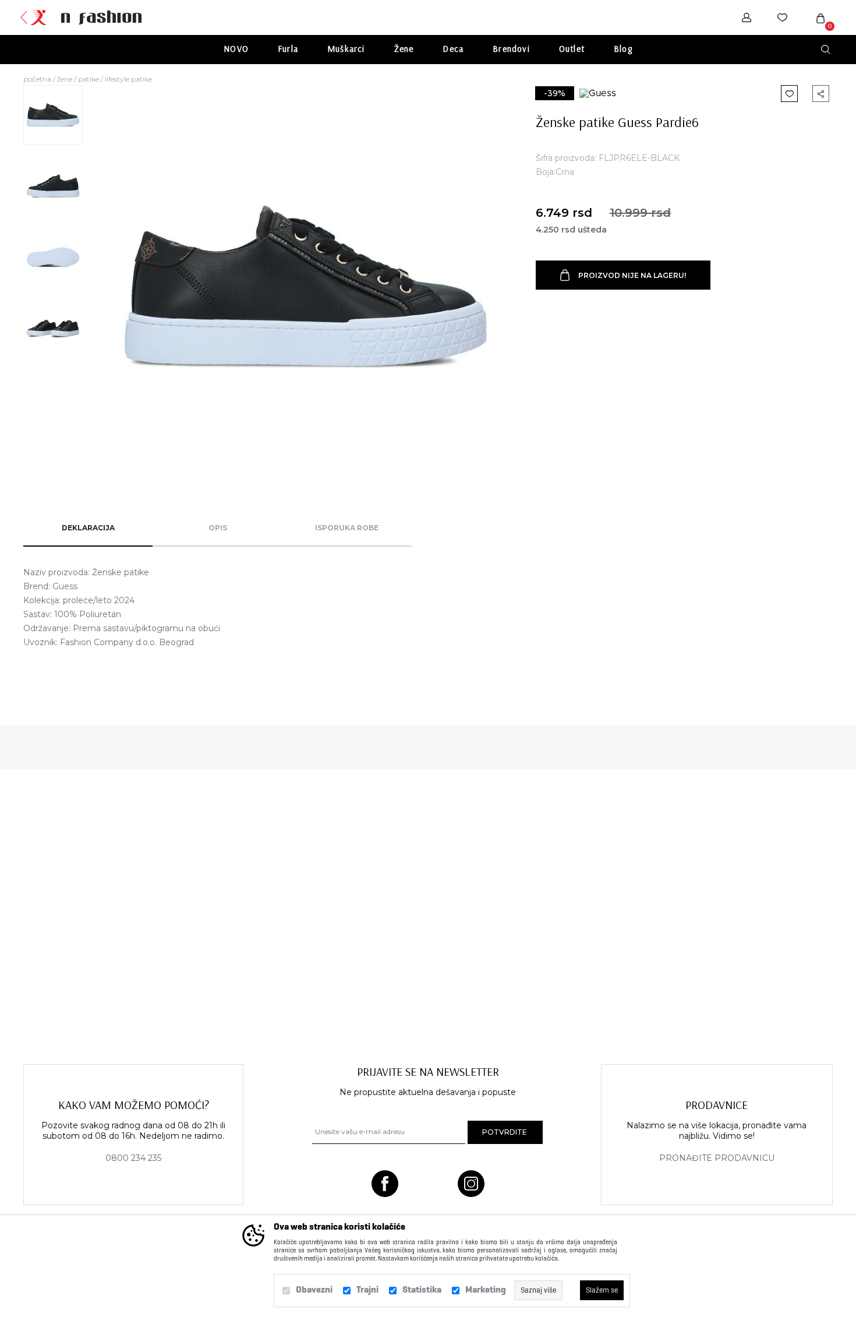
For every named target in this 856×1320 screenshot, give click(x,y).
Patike (88, 79)
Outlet (572, 48)
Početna (37, 79)
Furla (288, 48)
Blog (623, 48)
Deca (453, 48)
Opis (217, 527)
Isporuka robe (347, 527)
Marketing (485, 1289)
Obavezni (314, 1289)
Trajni (367, 1289)
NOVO (236, 48)
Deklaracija (88, 527)
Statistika (421, 1289)
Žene (404, 48)
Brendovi (511, 48)
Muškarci (346, 48)
